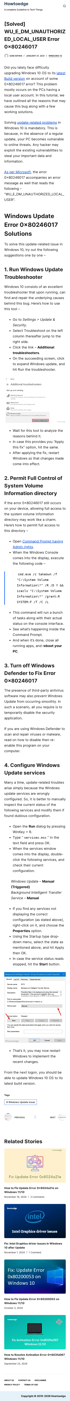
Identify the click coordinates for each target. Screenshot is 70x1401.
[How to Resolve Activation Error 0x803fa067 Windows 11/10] (35, 1332)
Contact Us (24, 1380)
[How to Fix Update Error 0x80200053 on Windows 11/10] (35, 1276)
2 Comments (37, 1196)
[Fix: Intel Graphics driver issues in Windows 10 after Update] (35, 1221)
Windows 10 (55, 56)
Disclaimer (40, 1380)
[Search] (64, 6)
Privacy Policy (12, 1385)
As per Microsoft (17, 172)
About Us (9, 1380)
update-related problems (37, 122)
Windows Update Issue (20, 1102)
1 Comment (35, 1252)
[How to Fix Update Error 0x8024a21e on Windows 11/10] (35, 1165)
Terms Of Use (31, 1385)
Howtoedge (16, 3)
